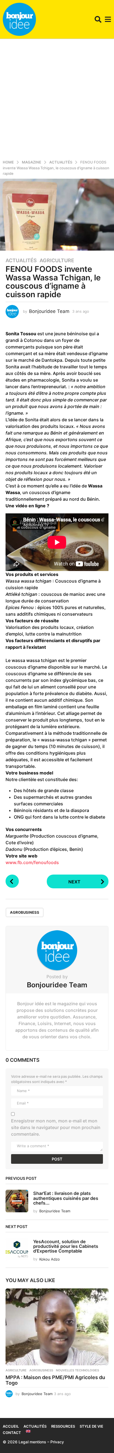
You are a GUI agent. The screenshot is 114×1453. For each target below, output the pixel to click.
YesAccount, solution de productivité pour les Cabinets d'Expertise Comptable (65, 1246)
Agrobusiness (24, 912)
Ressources (63, 1426)
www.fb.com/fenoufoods (32, 862)
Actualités (21, 260)
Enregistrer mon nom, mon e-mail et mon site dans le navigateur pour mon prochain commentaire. (55, 1127)
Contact (12, 1432)
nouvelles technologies (77, 1370)
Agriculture (57, 260)
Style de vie (91, 1426)
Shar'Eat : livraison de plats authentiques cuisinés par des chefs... (65, 1198)
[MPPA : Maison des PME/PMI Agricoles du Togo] (57, 1326)
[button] (98, 19)
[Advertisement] (57, 98)
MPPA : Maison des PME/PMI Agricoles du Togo (55, 1380)
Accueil (11, 1426)
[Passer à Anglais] (28, 1431)
